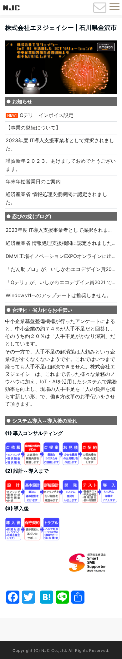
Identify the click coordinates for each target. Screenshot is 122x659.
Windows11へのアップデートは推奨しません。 (58, 295)
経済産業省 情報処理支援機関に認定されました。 (61, 243)
